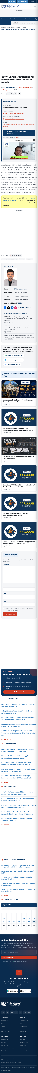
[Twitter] (8, 307)
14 (24, 918)
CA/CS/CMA (23, 1032)
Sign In (32, 1)
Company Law (24, 1020)
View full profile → (24, 308)
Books (13, 1)
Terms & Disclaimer (15, 1062)
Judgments (4, 1045)
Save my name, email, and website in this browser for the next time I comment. (19, 609)
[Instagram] (15, 307)
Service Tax (24, 19)
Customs (4, 1026)
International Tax (6, 1032)
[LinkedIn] (12, 307)
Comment (6, 564)
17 (4, 922)
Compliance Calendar (7, 1048)
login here (15, 203)
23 (34, 922)
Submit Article (24, 1042)
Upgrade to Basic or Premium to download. (17, 133)
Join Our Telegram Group (15, 360)
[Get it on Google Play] (12, 991)
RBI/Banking (23, 1026)
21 (24, 922)
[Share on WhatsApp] (15, 93)
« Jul (3, 932)
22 (29, 922)
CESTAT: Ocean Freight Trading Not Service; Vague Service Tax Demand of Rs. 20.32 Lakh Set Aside (18, 318)
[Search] (36, 19)
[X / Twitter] (7, 1012)
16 (34, 918)
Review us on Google (13, 364)
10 (4, 918)
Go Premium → (19, 692)
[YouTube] (12, 1012)
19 (14, 922)
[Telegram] (29, 1012)
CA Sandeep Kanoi (9, 87)
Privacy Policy (5, 1062)
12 (14, 918)
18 (9, 922)
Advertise (23, 1045)
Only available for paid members (14, 113)
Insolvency (23, 1029)
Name (5, 586)
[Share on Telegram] (19, 93)
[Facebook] (5, 307)
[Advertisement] (19, 51)
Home (2, 19)
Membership (23, 1051)
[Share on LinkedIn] (12, 93)
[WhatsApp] (25, 1012)
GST (23, 259)
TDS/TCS (3, 1029)
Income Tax (9, 19)
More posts (5, 739)
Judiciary (24, 27)
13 (19, 918)
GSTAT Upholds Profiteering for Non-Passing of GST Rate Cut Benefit (17, 79)
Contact (22, 1048)
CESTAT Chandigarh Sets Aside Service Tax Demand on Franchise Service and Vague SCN (19, 336)
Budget (16, 19)
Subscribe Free (8, 957)
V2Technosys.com (6, 1060)
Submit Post (23, 1)
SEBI (21, 1023)
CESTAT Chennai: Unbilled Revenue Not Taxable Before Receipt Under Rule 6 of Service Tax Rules (16, 328)
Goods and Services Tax (13, 27)
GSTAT (30, 259)
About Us (22, 1040)
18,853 (19, 303)
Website (5, 601)
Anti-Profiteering (16, 255)
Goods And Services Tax (10, 259)
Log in (17, 137)
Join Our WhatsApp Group (14, 355)
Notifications (4, 1040)
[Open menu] (35, 6)
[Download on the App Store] (25, 991)
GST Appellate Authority (10, 124)
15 (29, 918)
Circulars (4, 1042)
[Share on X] (8, 93)
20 (19, 922)
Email (5, 593)
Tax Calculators (5, 1051)
